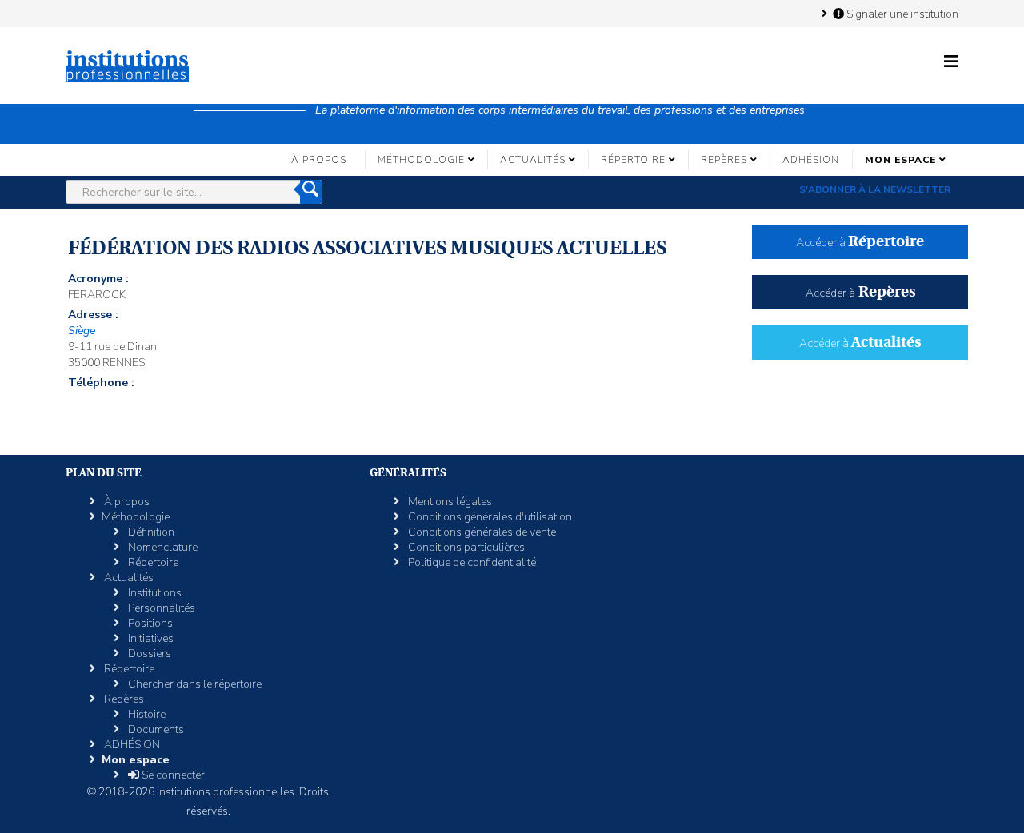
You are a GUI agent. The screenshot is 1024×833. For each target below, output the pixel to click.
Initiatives (150, 638)
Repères (724, 159)
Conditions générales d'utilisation (489, 516)
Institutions (154, 592)
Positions (149, 623)
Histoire (146, 714)
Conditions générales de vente (481, 532)
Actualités (533, 159)
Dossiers (148, 653)
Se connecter (172, 775)
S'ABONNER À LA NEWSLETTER (874, 189)
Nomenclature (162, 547)
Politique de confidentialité (471, 562)
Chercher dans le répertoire (194, 684)
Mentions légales (449, 501)
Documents (155, 729)
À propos (318, 159)
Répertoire (633, 159)
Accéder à (860, 242)
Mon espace (900, 159)
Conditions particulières (465, 547)
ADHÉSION (810, 159)
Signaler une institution (901, 13)
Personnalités (160, 608)
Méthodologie (421, 159)
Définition (150, 532)
